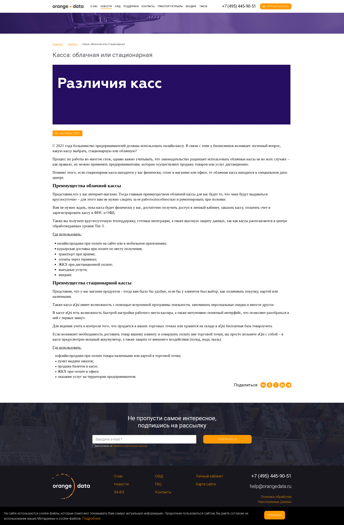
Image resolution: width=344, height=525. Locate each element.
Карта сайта (206, 484)
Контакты (148, 6)
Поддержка (131, 6)
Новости (106, 6)
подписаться (227, 439)
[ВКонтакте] (263, 385)
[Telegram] (288, 385)
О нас (94, 6)
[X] (276, 385)
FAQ (158, 484)
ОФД (117, 6)
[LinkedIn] (282, 385)
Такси (203, 6)
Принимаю (274, 515)
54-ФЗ (119, 492)
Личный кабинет (277, 6)
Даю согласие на (121, 446)
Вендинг (191, 6)
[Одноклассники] (269, 385)
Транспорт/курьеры (170, 6)
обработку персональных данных (130, 446)
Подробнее (91, 518)
